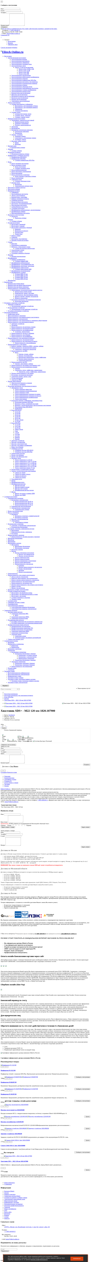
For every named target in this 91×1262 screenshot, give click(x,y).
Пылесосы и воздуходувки (16, 215)
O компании (8, 1184)
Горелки (17, 368)
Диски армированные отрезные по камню (27, 394)
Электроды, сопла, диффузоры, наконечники (28, 370)
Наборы (17, 437)
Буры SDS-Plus (15, 423)
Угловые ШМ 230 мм (21, 279)
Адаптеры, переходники (22, 331)
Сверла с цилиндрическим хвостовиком (23, 471)
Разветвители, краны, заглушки (24, 293)
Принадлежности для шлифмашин (21, 336)
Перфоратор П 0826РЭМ (8, 1082)
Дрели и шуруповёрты (18, 195)
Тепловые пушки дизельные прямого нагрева (21, 679)
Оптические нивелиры (22, 131)
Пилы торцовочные (17, 178)
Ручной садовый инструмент (16, 591)
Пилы (9, 162)
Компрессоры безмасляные (16, 283)
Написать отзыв (12, 772)
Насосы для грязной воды (26, 554)
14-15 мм (17, 412)
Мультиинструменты (14, 152)
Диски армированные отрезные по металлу (28, 396)
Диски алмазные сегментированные (26, 391)
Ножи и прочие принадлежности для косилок (25, 580)
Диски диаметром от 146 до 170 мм (25, 461)
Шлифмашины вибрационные (20, 263)
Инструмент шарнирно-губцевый (21, 227)
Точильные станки (17, 251)
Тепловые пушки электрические (17, 682)
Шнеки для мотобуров (18, 588)
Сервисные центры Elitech (12, 1196)
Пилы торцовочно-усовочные (20, 174)
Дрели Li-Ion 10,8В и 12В (26, 69)
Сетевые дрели (15, 112)
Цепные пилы (15, 182)
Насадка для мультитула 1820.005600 (12, 1110)
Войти (15, 47)
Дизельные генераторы (18, 661)
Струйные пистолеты (17, 208)
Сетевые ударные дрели (22, 117)
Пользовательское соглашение (13, 1204)
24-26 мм (17, 416)
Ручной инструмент (14, 223)
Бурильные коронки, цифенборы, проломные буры (26, 400)
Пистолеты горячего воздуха (16, 187)
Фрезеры (10, 255)
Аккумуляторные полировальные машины (24, 83)
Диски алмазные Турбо (22, 392)
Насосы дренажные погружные (24, 552)
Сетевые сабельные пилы (22, 181)
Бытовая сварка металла (15, 612)
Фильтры (21, 570)
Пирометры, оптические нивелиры (22, 130)
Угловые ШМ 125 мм (21, 275)
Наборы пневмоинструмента (20, 199)
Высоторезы (15, 530)
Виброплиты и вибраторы (16, 644)
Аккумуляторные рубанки (19, 85)
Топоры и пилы (16, 599)
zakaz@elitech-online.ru (13, 33)
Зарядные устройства (14, 304)
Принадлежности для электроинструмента (21, 322)
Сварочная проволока (25, 360)
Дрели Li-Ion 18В (23, 72)
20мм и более (19, 429)
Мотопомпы (11, 541)
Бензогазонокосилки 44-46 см (24, 501)
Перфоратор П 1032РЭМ (8, 1094)
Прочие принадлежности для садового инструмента (27, 585)
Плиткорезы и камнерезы (19, 245)
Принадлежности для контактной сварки (23, 347)
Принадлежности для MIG (19, 351)
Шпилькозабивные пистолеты (20, 213)
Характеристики (9, 778)
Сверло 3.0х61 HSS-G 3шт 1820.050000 (13, 1145)
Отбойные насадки (17, 448)
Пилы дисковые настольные (20, 163)
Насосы (13, 551)
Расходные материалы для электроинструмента (22, 386)
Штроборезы (12, 280)
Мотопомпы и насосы (14, 543)
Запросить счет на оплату (8, 744)
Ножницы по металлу (21, 231)
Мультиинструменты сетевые (20, 154)
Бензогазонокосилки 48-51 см (24, 503)
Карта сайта (7, 1212)
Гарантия (7, 1207)
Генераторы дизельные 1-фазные (25, 663)
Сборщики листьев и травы (16, 602)
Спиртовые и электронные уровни (25, 138)
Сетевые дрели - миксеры (22, 115)
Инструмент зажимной (18, 224)
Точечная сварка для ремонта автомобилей (28, 637)
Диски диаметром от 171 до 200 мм (25, 463)
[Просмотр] (7, 1067)
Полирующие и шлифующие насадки (22, 469)
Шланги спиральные (21, 298)
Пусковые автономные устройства (18, 311)
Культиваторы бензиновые (19, 527)
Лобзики (10, 149)
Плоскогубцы (19, 232)
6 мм (16, 431)
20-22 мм (17, 415)
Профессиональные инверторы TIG (22, 628)
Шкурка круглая (20, 485)
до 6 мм (17, 436)
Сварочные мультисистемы (19, 618)
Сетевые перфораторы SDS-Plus (24, 160)
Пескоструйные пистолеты (19, 202)
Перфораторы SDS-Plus (18, 158)
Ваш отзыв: (4, 822)
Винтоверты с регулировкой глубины (26, 106)
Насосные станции (17, 549)
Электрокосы (15, 520)
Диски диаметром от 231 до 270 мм (25, 466)
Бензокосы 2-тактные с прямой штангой (27, 516)
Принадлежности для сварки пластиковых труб (25, 365)
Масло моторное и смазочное (17, 315)
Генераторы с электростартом (27, 657)
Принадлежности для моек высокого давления (25, 536)
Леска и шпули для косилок (19, 577)
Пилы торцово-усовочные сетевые (25, 176)
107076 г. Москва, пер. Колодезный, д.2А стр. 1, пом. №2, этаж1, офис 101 (27, 1227)
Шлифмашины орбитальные (20, 267)
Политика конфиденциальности (14, 1205)
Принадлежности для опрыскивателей (23, 581)
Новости (7, 1218)
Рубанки (10, 219)
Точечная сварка (16, 634)
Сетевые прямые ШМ (21, 261)
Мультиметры (15, 128)
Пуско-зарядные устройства (16, 307)
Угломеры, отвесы (20, 139)
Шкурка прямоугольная (22, 487)
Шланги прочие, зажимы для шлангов (26, 296)
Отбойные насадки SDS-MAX (24, 450)
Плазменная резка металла (16, 620)
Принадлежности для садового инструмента (21, 575)
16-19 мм (17, 413)
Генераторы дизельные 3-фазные (25, 665)
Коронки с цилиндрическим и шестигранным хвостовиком (33, 405)
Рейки (17, 142)
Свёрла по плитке (20, 477)
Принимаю (77, 1258)
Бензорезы (11, 642)
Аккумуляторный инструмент (17, 58)
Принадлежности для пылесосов (18, 319)
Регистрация (11, 41)
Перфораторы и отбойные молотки (18, 155)
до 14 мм (17, 421)
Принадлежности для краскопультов (22, 328)
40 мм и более (19, 420)
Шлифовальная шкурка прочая (24, 490)
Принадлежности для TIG (19, 362)
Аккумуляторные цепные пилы (20, 91)
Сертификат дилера (10, 779)
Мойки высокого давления (16, 535)
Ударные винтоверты (21, 110)
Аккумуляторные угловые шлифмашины (23, 90)
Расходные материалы (21, 301)
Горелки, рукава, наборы (26, 354)
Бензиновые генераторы (18, 652)
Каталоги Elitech (9, 1191)
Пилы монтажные (16, 173)
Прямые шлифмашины (18, 259)
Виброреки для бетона (14, 649)
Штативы (18, 144)
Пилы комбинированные (19, 170)
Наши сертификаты (10, 1209)
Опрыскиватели (13, 573)
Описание (7, 776)
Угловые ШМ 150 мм (21, 277)
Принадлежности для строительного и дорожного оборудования (27, 320)
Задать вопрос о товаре (11, 782)
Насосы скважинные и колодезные (25, 561)
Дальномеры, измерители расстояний (22, 120)
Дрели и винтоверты (14, 102)
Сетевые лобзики (16, 150)
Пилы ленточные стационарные (21, 171)
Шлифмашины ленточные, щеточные (22, 266)
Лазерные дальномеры (22, 123)
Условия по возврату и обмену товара (15, 1197)
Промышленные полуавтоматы (20, 626)
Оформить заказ (13, 44)
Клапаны (21, 565)
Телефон (3, 12)
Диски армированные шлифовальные (26, 397)
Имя (2, 9)
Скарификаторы (13, 604)
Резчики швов (12, 668)
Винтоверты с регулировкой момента (26, 107)
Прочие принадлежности (26, 359)
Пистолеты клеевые (14, 189)
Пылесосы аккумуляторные (19, 98)
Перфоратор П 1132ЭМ (8, 1070)
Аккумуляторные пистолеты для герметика (24, 82)
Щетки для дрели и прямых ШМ (25, 493)
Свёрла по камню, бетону (22, 474)
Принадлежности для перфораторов (22, 330)
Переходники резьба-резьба (23, 291)
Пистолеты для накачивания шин (21, 203)
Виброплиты (15, 647)
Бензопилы (18, 184)
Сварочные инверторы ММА (20, 617)
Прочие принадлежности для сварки (22, 373)
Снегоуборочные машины (16, 605)
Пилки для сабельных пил (19, 456)
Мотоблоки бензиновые (15, 538)
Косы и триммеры (13, 512)
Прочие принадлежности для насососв (30, 567)
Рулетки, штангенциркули (23, 125)
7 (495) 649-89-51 (42, 800)
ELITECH (12, 715)
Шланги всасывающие (25, 572)
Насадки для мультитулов (19, 444)
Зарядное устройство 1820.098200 (11, 1133)
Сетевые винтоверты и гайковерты (22, 104)
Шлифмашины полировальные (20, 271)
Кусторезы (14, 533)
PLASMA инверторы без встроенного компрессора (26, 621)
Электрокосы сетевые (21, 522)
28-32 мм (17, 418)
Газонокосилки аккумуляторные (21, 506)
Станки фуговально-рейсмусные (25, 248)
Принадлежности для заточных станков (23, 327)
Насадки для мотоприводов (19, 519)
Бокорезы (18, 229)
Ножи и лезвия (15, 235)
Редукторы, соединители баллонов (22, 375)
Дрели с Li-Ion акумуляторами (24, 67)
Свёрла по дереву (20, 472)
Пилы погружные (20, 166)
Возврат (6, 1215)
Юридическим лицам (10, 1201)
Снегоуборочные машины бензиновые (23, 607)
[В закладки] (2, 771)
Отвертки (14, 237)
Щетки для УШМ (20, 495)
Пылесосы (14, 216)
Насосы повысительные (22, 559)
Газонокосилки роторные (15, 498)
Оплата (6, 786)
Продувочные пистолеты (19, 205)
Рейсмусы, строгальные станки (20, 247)
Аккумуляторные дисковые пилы (21, 64)
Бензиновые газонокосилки (19, 500)
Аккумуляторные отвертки (19, 78)
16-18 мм (17, 428)
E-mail (2, 750)
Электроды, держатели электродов (25, 349)
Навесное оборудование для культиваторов (24, 578)
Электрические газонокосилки (20, 508)
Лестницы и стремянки (18, 384)
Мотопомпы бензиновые (22, 546)
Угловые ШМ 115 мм (21, 274)
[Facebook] (4, 1254)
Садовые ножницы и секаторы (20, 597)
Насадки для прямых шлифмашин (21, 445)
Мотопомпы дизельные (22, 548)
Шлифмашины (12, 258)
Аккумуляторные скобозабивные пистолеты (24, 88)
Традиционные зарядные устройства (22, 306)
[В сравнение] (4, 771)
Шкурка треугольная (21, 488)
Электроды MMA (16, 380)
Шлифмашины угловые (18, 272)
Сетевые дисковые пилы (22, 168)
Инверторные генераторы (26, 658)
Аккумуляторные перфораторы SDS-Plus (23, 80)
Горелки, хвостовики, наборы (24, 363)
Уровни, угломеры (17, 134)
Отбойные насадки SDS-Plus (23, 452)
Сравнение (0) (5, 35)
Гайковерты (18, 109)
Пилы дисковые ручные (18, 165)
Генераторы (11, 650)
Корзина (10, 43)
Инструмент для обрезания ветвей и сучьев (24, 594)
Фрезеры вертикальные (18, 256)
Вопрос (3, 845)
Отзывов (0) (8, 781)
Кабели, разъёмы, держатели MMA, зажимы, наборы (27, 346)
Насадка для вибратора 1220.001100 (12, 1122)
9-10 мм (17, 434)
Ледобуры (14, 325)
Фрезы (13, 480)
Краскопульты (12, 146)
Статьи (6, 1217)
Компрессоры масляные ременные (18, 287)
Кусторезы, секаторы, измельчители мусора (21, 528)
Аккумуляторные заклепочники (21, 75)
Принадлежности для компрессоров (19, 288)
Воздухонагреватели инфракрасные (19, 673)
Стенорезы (11, 669)
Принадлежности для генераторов (21, 666)
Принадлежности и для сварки (17, 344)
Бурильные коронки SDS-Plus (24, 402)
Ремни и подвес (16, 586)
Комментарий (5, 25)
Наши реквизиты (9, 1182)
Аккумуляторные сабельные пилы (21, 86)
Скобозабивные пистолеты (19, 207)
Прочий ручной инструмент (20, 240)
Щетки (13, 492)
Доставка (7, 784)
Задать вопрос (86, 827)
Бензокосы (14, 514)
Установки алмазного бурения (20, 253)
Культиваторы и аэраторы (15, 524)
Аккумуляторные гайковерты (20, 62)
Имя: (2, 814)
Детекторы (14, 126)
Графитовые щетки (13, 314)
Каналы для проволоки (25, 355)
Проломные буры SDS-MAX (23, 407)
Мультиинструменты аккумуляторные (22, 96)
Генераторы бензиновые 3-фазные (25, 660)
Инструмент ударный (17, 226)
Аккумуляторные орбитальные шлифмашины (25, 77)
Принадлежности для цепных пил (21, 583)
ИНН (2, 754)
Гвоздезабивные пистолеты (19, 194)
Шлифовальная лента (17, 482)
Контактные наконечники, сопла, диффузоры (32, 357)
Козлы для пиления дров (15, 511)
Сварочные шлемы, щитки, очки (21, 376)
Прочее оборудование (14, 381)
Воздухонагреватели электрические (19, 674)
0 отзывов (4, 772)
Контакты (7, 1213)
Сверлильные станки (17, 250)
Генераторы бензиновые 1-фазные (25, 653)
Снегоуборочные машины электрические (23, 609)
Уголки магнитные (17, 378)
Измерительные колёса (22, 122)
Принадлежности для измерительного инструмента (23, 317)
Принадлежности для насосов (24, 564)
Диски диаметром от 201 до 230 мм (25, 464)
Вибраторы (14, 645)
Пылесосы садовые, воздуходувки (18, 589)
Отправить (4, 27)
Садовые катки (12, 601)
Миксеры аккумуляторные (19, 94)
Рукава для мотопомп (25, 569)
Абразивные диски (17, 388)
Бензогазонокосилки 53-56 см (24, 504)
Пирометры (18, 133)
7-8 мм (17, 432)
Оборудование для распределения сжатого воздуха (26, 290)
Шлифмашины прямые (18, 211)
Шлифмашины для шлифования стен (22, 264)
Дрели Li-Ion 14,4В (24, 70)
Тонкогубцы (18, 234)
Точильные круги (16, 479)
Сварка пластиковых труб (16, 639)
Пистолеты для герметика (19, 239)
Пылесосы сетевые (20, 218)
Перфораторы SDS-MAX (19, 157)
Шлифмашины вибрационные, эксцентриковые (25, 210)
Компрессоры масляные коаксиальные (19, 285)
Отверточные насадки (18, 453)
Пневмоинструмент (14, 190)
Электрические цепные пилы (24, 186)
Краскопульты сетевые (18, 147)
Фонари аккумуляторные (19, 99)
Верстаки (14, 243)
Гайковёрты (15, 192)
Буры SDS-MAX (16, 410)
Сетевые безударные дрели (23, 114)
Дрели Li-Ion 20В (23, 74)
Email (2, 10)
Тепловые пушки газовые (15, 677)
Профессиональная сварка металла (18, 625)
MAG (16, 352)
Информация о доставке (11, 1202)
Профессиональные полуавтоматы (21, 629)
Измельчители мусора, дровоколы (21, 532)
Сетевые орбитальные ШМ (23, 269)
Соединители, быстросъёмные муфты (26, 295)
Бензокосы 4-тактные (21, 517)
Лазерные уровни (20, 136)
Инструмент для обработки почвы (21, 593)
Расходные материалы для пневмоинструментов (26, 299)
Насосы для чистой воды (26, 556)
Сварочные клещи (20, 636)
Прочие (17, 439)
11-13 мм (17, 424)
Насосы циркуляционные (22, 562)
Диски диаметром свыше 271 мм (25, 468)
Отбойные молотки (17, 200)
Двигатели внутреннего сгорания (21, 383)
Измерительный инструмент (16, 118)
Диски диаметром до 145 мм (23, 460)
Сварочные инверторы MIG (19, 613)
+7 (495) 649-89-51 (14, 30)
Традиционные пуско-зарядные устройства (24, 309)
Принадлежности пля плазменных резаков (24, 367)
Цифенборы (18, 408)
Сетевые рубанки (16, 221)
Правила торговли (9, 1194)
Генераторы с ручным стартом (27, 655)
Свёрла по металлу (20, 476)
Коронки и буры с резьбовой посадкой (26, 404)
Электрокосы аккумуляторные (20, 101)
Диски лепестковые (21, 399)
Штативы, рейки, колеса (18, 141)
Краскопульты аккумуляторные (20, 93)
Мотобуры (11, 540)
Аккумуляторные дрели (18, 66)
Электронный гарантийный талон (14, 1199)
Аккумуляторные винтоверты (20, 61)
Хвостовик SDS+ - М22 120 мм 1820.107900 (17, 700)
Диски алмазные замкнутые (23, 389)
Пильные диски (16, 458)
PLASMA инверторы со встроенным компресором (26, 623)
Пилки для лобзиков (17, 455)
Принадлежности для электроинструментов (21, 338)
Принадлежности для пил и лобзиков (22, 333)
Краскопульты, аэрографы (19, 197)
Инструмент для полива (18, 596)
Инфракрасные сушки (14, 676)
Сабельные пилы (16, 179)
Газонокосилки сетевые (22, 509)
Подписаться (4, 1251)
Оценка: (3, 825)
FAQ (5, 1210)
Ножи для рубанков (17, 447)
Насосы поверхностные (22, 557)
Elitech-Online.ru (5, 789)
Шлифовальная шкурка (18, 484)
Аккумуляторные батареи (19, 59)
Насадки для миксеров (18, 442)
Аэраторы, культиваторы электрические (23, 525)
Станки (10, 242)
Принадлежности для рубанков (20, 335)
